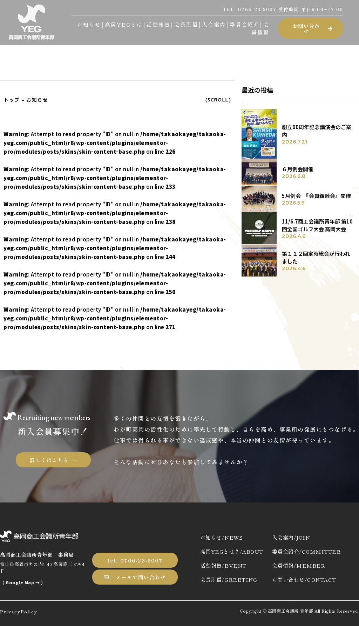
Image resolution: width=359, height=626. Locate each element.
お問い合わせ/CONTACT (304, 579)
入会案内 (214, 24)
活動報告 (158, 24)
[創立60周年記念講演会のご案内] (259, 134)
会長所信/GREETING (228, 579)
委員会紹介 (244, 24)
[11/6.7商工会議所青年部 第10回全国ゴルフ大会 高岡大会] (259, 228)
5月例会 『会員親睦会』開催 (316, 195)
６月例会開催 (297, 169)
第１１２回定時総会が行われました (316, 257)
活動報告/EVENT (223, 565)
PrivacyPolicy (19, 611)
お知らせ (89, 24)
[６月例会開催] (259, 172)
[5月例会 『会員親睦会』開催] (259, 199)
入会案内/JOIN (291, 537)
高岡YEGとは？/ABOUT (231, 551)
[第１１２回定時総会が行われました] (259, 261)
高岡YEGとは (124, 24)
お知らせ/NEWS (221, 537)
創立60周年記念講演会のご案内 (316, 131)
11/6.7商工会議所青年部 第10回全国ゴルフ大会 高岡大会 (317, 225)
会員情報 (260, 28)
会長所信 (186, 24)
